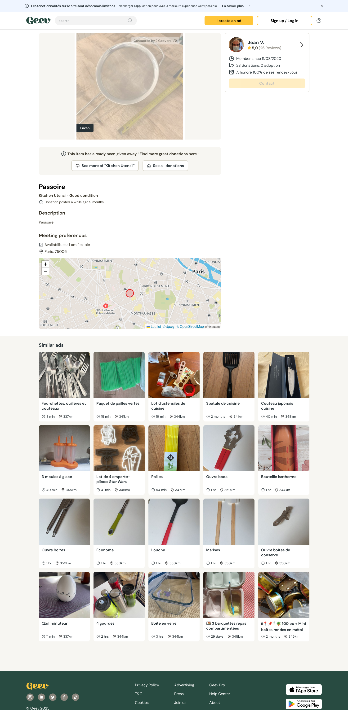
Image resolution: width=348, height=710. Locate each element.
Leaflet (155, 326)
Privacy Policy (147, 685)
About (214, 702)
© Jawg (168, 326)
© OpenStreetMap (190, 326)
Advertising (184, 685)
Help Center (219, 693)
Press (179, 693)
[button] (45, 264)
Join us (180, 702)
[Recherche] (130, 20)
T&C (138, 693)
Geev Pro (217, 685)
